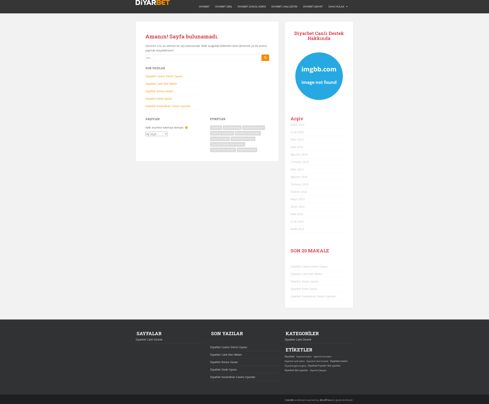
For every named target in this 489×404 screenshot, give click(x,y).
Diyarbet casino (219, 138)
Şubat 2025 (297, 124)
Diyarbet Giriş (223, 6)
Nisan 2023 (297, 206)
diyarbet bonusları (254, 127)
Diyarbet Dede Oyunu (158, 98)
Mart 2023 (297, 214)
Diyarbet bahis (232, 127)
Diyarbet (204, 6)
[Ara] (265, 57)
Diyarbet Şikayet (313, 6)
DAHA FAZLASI (336, 6)
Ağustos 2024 (299, 154)
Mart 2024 (297, 169)
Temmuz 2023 (299, 184)
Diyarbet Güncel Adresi (252, 6)
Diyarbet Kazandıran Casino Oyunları (167, 106)
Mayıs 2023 (298, 199)
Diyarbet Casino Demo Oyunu (163, 76)
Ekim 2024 (297, 139)
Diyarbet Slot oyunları (223, 149)
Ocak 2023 (297, 221)
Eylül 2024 (297, 147)
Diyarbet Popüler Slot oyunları (227, 144)
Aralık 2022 (297, 229)
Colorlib (289, 400)
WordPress (326, 400)
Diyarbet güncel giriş (243, 138)
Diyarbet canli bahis (222, 133)
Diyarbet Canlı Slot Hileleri (161, 83)
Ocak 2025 (297, 132)
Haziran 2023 (299, 191)
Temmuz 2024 (299, 162)
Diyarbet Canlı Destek (284, 6)
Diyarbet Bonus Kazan (159, 91)
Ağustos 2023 (299, 177)
